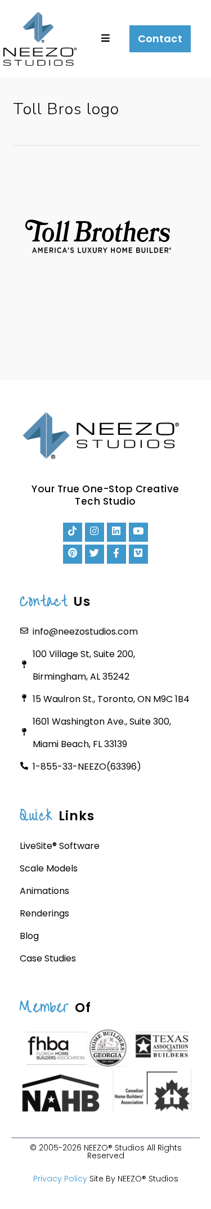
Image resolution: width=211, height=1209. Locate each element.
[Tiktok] (72, 532)
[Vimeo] (138, 554)
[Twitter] (94, 554)
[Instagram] (94, 532)
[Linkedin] (116, 532)
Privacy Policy (60, 1178)
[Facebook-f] (116, 554)
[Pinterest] (72, 554)
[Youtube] (138, 532)
